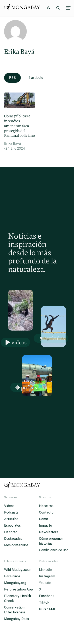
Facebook (46, 596)
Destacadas (13, 539)
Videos (19, 342)
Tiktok (44, 602)
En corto (10, 532)
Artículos (54, 338)
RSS (12, 78)
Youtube (45, 583)
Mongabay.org (15, 583)
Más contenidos (16, 545)
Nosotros (46, 506)
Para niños (12, 576)
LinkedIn (45, 570)
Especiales (12, 525)
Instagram (47, 576)
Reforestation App (18, 589)
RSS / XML (47, 609)
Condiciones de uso (53, 550)
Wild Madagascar (17, 570)
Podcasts (31, 387)
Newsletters (48, 532)
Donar (43, 519)
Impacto (45, 525)
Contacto (46, 512)
